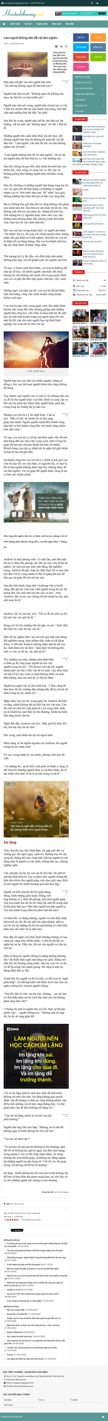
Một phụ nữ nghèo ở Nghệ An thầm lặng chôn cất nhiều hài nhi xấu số (94, 183)
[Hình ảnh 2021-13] (98, 332)
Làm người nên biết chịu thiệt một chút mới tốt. (25, 1359)
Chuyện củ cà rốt (13, 1290)
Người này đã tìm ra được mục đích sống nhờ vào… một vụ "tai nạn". (33, 1325)
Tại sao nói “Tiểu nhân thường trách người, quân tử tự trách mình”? (33, 1294)
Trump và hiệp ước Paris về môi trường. (94, 262)
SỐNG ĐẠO (98, 47)
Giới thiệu (8, 1400)
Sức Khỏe (81, 67)
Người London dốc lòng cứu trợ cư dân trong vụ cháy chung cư (93, 254)
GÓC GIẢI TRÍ (81, 105)
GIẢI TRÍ (98, 57)
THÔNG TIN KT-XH (83, 83)
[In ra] (61, 46)
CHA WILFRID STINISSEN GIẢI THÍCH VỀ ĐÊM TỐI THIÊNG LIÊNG (94, 129)
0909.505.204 (38, 3)
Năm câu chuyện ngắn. (16, 1310)
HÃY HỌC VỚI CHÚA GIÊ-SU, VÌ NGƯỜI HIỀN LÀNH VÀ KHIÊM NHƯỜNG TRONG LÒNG (88, 162)
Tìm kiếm (74, 1400)
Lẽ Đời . (86, 190)
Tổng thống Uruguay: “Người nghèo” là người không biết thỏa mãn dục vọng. (36, 1257)
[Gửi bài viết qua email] (56, 46)
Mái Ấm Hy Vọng (82, 77)
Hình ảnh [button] (56, 24)
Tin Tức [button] (28, 24)
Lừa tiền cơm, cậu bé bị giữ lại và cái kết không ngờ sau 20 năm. (32, 1348)
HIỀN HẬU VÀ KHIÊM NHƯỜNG (92, 144)
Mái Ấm (81, 37)
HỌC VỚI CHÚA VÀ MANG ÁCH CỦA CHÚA (94, 153)
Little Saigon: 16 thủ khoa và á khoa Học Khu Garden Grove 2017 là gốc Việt (89, 234)
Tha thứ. (10, 1355)
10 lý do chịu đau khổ (92, 241)
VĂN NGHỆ (81, 57)
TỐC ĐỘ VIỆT (17, 1417)
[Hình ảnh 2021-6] (80, 315)
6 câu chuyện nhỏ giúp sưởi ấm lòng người (23, 1264)
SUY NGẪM (81, 47)
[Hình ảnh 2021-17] (98, 348)
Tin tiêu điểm (80, 119)
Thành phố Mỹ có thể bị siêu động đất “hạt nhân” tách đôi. (93, 208)
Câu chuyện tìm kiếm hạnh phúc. (19, 1336)
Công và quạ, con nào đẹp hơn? (94, 199)
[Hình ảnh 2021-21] (98, 315)
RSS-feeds (8, 1405)
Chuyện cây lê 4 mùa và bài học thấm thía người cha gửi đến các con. (34, 1318)
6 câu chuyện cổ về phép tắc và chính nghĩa (24, 1301)
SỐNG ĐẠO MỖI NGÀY (85, 94)
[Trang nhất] (4, 23)
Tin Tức (41, 1400)
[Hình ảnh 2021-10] (80, 332)
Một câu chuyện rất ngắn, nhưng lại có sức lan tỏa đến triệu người (32, 1269)
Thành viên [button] (41, 24)
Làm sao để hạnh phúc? (93, 224)
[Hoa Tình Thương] (22, 13)
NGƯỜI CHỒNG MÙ (14, 1332)
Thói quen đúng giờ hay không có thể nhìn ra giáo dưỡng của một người (35, 1250)
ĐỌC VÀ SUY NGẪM (83, 88)
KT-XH (98, 37)
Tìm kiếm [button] (69, 24)
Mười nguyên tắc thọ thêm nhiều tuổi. (94, 216)
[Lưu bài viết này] (66, 46)
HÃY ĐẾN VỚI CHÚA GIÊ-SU (93, 137)
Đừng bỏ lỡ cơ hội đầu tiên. (17, 1314)
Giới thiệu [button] (15, 24)
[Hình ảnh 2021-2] (80, 348)
